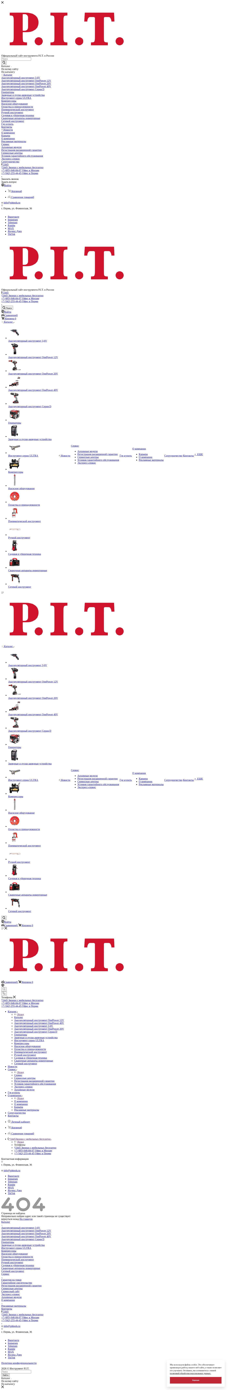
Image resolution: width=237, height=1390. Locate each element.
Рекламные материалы (13, 1305)
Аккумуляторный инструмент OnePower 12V (26, 1230)
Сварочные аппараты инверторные (20, 1268)
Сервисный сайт (10, 1291)
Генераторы (7, 1242)
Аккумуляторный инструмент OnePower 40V (26, 1236)
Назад (20, 1014)
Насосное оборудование (14, 1253)
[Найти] (4, 63)
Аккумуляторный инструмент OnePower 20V (26, 1233)
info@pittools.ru (12, 202)
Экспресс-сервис (10, 1294)
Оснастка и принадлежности (17, 1256)
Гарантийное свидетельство (16, 1282)
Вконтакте (13, 216)
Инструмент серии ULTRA (16, 1248)
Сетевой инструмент (12, 1271)
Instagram (13, 219)
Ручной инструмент (12, 1262)
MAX (11, 228)
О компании (21, 1101)
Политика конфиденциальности (19, 1363)
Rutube (11, 225)
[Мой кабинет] (2, 985)
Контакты (6, 1308)
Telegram (12, 222)
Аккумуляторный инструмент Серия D (22, 1239)
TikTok (11, 234)
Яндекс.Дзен (15, 231)
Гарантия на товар (11, 1279)
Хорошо (195, 1380)
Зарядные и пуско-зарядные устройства (23, 1245)
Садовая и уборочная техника (17, 1265)
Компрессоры (8, 1251)
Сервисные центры (12, 1288)
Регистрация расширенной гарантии (21, 1285)
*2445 (5, 164)
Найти (5, 1375)
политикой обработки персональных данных (190, 1373)
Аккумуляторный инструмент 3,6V (20, 1227)
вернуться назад (10, 1219)
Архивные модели (11, 1297)
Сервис (18, 1075)
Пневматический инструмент (17, 1259)
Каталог (18, 1017)
